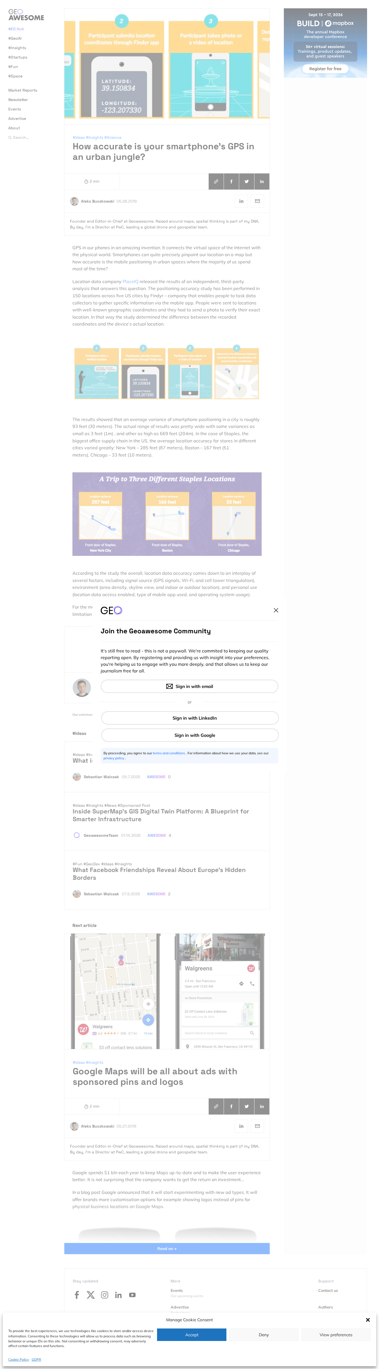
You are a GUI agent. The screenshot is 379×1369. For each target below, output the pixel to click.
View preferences (336, 1334)
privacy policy (114, 758)
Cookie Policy (18, 1359)
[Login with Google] (190, 735)
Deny (264, 1334)
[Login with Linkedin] (190, 718)
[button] (368, 1320)
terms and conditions (169, 753)
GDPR (36, 1359)
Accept (191, 1334)
